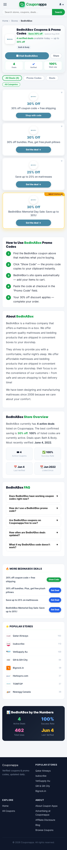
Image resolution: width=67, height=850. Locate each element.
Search (58, 12)
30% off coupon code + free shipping (33, 108)
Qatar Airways (43, 770)
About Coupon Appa (46, 805)
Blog (37, 825)
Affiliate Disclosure (45, 819)
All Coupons (8, 810)
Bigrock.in (40, 791)
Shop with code (33, 115)
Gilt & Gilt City (42, 785)
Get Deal (55, 590)
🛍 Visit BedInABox (27, 55)
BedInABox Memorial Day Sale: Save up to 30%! (25, 610)
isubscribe (40, 775)
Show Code (54, 579)
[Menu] (5, 4)
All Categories (11, 84)
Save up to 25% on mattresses (33, 176)
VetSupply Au (42, 780)
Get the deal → (33, 149)
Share (56, 56)
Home (5, 20)
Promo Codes (34, 78)
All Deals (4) (12, 78)
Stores (14, 20)
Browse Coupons (44, 830)
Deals (52, 78)
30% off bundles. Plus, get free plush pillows (33, 142)
